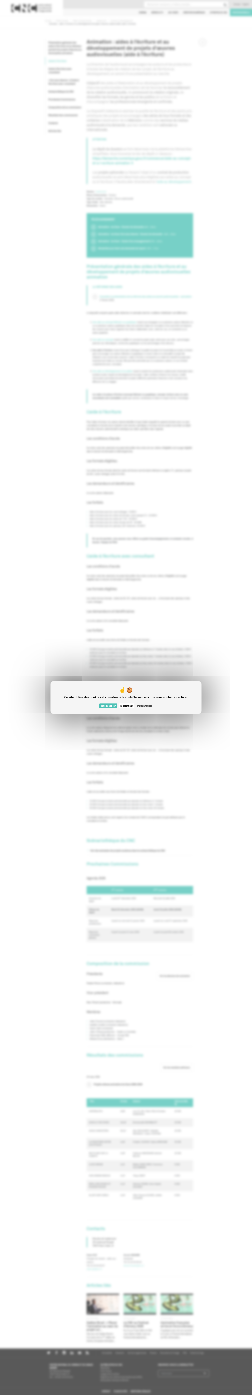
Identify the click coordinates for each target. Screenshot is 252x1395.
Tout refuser (126, 705)
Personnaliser (144, 705)
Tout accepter (108, 705)
